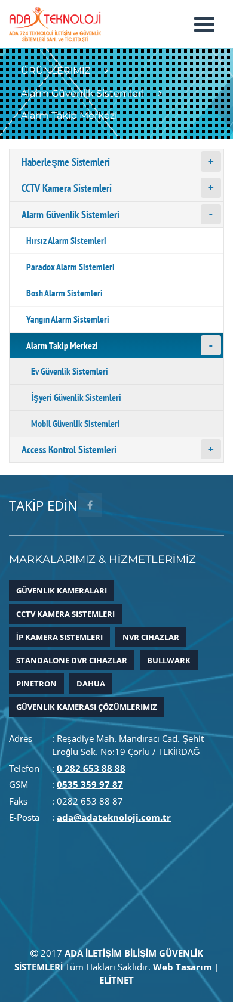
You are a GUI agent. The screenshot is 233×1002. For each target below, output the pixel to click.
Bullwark (169, 660)
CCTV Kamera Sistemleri (67, 188)
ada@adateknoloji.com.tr (114, 817)
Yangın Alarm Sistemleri (67, 319)
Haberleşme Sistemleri (66, 162)
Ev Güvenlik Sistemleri (69, 371)
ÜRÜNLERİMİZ (55, 70)
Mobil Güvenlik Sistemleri (75, 423)
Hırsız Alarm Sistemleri (66, 240)
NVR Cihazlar (150, 637)
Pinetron (36, 683)
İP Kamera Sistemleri (59, 637)
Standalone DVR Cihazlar (71, 660)
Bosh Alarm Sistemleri (64, 293)
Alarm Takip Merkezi (62, 345)
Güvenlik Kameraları (61, 590)
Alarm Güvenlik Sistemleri (82, 93)
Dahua (90, 683)
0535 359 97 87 (90, 784)
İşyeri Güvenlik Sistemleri (76, 397)
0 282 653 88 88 (91, 768)
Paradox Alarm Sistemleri (70, 267)
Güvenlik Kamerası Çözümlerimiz (86, 706)
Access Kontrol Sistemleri (69, 449)
